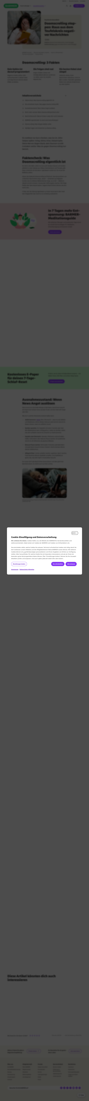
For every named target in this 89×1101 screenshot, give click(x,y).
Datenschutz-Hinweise (27, 569)
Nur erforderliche (58, 564)
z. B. (25, 552)
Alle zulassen (71, 564)
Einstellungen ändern (19, 564)
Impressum (14, 569)
